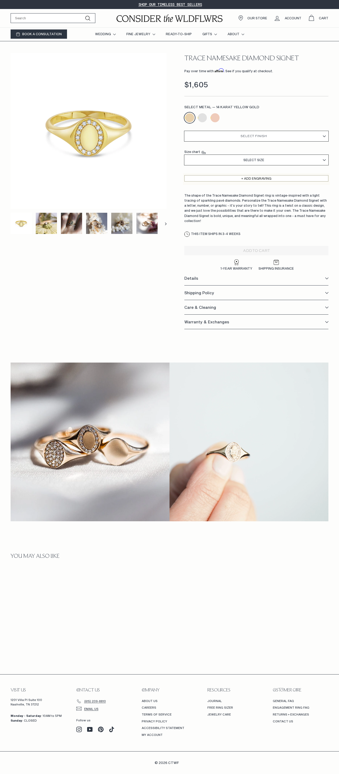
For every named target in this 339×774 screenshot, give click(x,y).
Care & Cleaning (200, 307)
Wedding (103, 34)
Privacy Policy (154, 721)
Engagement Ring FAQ (291, 707)
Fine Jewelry (138, 34)
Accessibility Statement (163, 728)
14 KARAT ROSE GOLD (215, 117)
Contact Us (283, 721)
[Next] (163, 223)
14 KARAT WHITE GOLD (202, 117)
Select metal (221, 107)
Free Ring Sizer (220, 707)
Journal (214, 701)
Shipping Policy (199, 293)
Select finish (253, 136)
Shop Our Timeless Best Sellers (170, 4)
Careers (149, 707)
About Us (150, 701)
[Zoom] (89, 131)
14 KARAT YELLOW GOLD (189, 117)
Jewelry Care (219, 714)
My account (152, 734)
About (234, 34)
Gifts (207, 34)
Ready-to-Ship (179, 34)
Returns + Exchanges (291, 714)
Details (191, 278)
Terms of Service (157, 714)
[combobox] (53, 18)
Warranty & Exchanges (206, 322)
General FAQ (283, 701)
